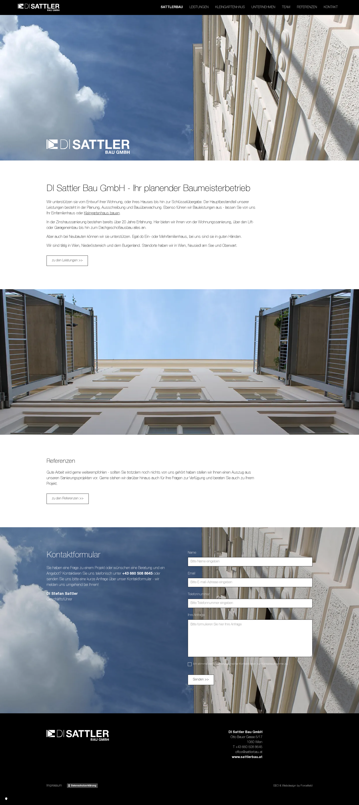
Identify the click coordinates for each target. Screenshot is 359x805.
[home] (38, 7)
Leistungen (199, 7)
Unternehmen (263, 7)
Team (286, 7)
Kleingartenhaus (230, 7)
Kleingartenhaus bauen (102, 213)
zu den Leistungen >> (67, 260)
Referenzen (307, 7)
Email (191, 573)
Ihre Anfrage (196, 615)
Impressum (54, 786)
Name (192, 553)
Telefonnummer (199, 594)
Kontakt (331, 7)
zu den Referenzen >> (68, 498)
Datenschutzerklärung (83, 785)
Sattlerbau (172, 7)
